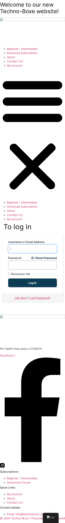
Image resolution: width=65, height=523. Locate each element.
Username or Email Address (26, 242)
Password (14, 258)
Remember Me (20, 274)
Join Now (21, 298)
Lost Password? (40, 298)
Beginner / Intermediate (22, 49)
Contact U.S (15, 61)
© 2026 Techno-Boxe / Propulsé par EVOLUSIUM (32, 518)
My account (14, 65)
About (11, 57)
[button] (32, 134)
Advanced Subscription (22, 53)
